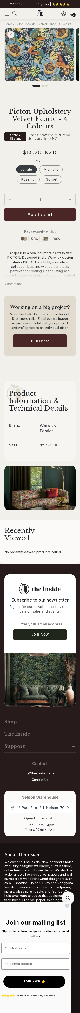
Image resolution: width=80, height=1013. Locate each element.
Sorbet (52, 179)
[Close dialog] (67, 905)
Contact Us (40, 780)
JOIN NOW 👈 (34, 981)
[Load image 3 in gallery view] (46, 86)
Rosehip (28, 179)
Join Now (40, 634)
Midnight (51, 169)
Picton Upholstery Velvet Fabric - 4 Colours (43, 24)
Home (8, 24)
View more (13, 284)
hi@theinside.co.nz (40, 773)
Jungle (26, 169)
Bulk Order (40, 341)
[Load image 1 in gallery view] (36, 86)
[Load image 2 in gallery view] (43, 86)
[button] (6, 13)
